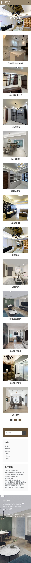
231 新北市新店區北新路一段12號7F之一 (12, 504)
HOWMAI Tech (19, 516)
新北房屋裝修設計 (20, 482)
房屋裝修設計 (14, 476)
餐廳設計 (21, 487)
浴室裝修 (15, 484)
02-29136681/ (11, 506)
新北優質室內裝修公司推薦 (12, 480)
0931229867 (18, 506)
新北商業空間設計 (10, 482)
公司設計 (7, 470)
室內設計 (7, 446)
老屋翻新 (7, 448)
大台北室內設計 (9, 472)
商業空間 (7, 451)
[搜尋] (24, 433)
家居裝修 (7, 476)
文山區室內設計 (9, 478)
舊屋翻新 (13, 485)
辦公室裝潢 (8, 487)
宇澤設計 (7, 474)
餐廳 (7, 453)
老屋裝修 (7, 485)
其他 (7, 458)
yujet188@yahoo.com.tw (12, 512)
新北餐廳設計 (8, 484)
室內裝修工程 (14, 474)
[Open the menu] (28, 2)
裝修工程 (18, 485)
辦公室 (8, 456)
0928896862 (11, 509)
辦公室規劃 (15, 487)
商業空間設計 (14, 470)
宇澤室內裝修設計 (19, 472)
